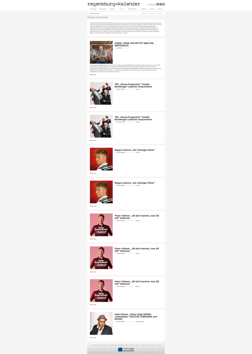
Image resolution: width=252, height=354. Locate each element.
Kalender (160, 9)
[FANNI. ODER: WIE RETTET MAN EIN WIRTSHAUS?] (101, 52)
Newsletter (158, 345)
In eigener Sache (143, 345)
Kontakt (152, 9)
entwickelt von (152, 3)
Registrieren (144, 13)
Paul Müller (119, 48)
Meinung (112, 9)
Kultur (122, 9)
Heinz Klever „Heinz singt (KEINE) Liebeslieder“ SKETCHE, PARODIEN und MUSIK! (136, 316)
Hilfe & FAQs (152, 13)
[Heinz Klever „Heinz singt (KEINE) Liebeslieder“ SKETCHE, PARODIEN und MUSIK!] (101, 323)
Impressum (93, 345)
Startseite (93, 9)
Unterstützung (132, 9)
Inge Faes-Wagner (121, 89)
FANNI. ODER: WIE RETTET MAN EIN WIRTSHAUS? (134, 44)
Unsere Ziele (159, 13)
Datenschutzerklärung (103, 345)
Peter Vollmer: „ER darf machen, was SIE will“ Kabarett (137, 216)
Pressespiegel (152, 345)
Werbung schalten (135, 345)
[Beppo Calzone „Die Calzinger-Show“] (101, 159)
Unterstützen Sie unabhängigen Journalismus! (119, 345)
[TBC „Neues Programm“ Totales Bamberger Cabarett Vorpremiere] (101, 93)
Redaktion (144, 9)
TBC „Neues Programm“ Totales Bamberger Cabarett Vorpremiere (133, 85)
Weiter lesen (93, 74)
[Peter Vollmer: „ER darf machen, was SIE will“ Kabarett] (101, 225)
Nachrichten (102, 9)
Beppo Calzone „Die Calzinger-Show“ (135, 150)
